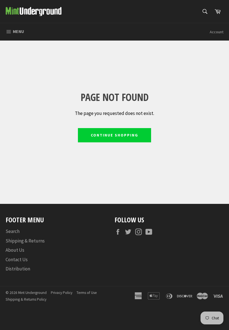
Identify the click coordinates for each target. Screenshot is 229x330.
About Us (15, 250)
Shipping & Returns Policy (26, 299)
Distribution (18, 269)
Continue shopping (115, 135)
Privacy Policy (61, 292)
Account (216, 31)
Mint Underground (32, 292)
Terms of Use (87, 292)
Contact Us (17, 259)
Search (13, 231)
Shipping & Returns (25, 241)
